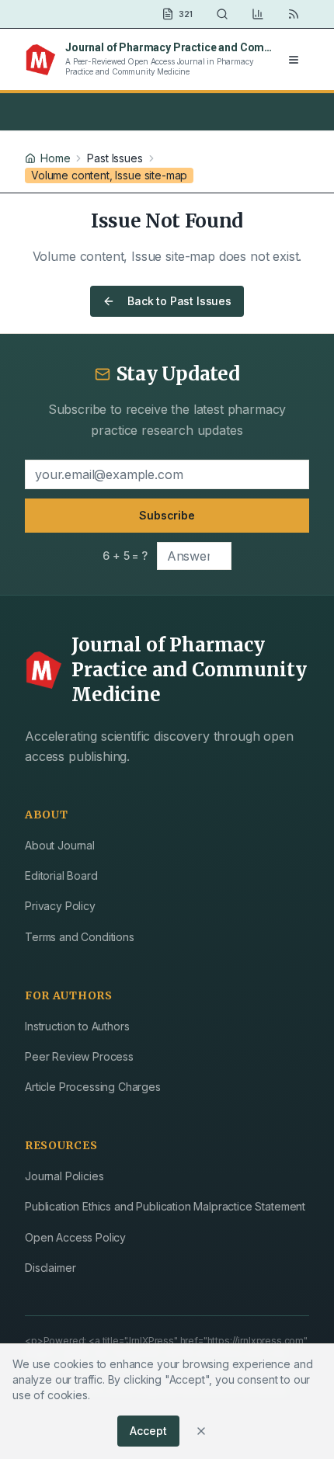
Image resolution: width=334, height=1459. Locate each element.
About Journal (60, 845)
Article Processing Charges (93, 1086)
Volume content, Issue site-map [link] (109, 175)
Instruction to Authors (77, 1026)
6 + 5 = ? (125, 555)
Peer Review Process (79, 1056)
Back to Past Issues (179, 300)
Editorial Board (61, 875)
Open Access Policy (75, 1237)
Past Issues (114, 158)
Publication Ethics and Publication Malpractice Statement (165, 1206)
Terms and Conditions (79, 936)
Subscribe (167, 515)
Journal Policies (64, 1176)
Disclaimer (50, 1267)
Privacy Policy (60, 905)
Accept (148, 1430)
